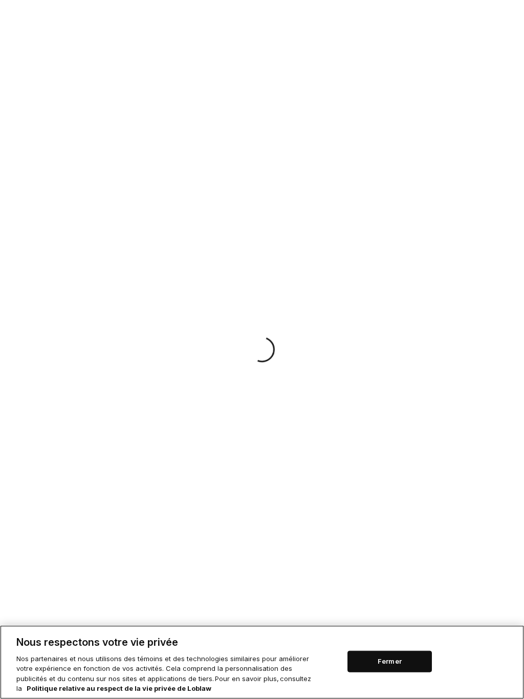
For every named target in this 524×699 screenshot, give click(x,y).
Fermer (390, 661)
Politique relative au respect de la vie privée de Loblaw (119, 688)
